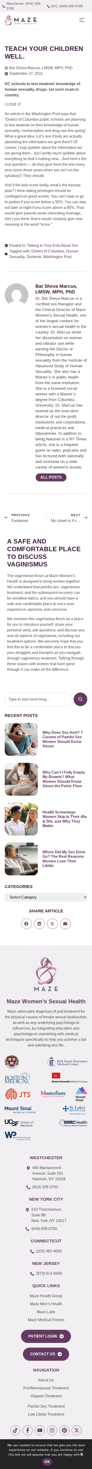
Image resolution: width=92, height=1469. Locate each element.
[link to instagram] (52, 1430)
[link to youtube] (40, 1430)
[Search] (80, 699)
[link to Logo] (21, 20)
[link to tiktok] (15, 1430)
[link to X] (77, 1430)
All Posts (51, 477)
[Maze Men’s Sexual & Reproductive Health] (46, 974)
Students (33, 257)
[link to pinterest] (64, 1430)
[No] (81, 1455)
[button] (82, 20)
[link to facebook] (28, 1430)
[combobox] (38, 699)
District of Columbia (47, 251)
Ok (47, 1462)
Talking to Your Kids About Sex (52, 245)
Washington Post (57, 257)
